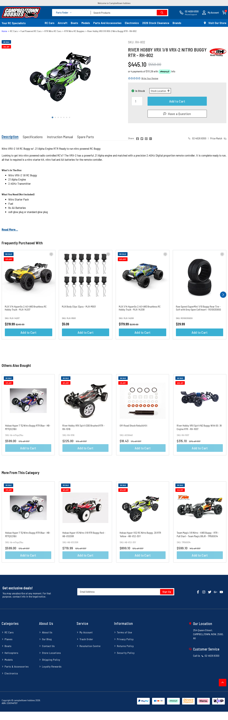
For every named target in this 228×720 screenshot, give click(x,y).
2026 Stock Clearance (155, 23)
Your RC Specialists (14, 23)
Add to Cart (177, 101)
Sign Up (166, 591)
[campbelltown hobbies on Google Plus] (215, 591)
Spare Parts (85, 136)
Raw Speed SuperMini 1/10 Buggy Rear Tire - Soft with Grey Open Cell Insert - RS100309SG (198, 308)
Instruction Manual (60, 136)
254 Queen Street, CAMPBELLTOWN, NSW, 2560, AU (208, 634)
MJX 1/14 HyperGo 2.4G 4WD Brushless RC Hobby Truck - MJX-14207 (26, 308)
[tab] (52, 117)
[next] (223, 295)
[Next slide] (118, 78)
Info (173, 71)
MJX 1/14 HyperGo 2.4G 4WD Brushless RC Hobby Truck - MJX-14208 (140, 308)
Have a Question (179, 114)
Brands (177, 23)
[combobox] (129, 12)
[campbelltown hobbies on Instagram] (203, 591)
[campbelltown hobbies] (21, 12)
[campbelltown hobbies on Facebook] (198, 591)
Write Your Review (149, 78)
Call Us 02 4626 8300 (206, 655)
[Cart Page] (224, 12)
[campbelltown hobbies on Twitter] (209, 591)
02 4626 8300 (199, 138)
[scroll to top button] (222, 682)
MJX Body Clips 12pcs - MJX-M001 (79, 306)
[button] (210, 12)
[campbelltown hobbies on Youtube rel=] (221, 591)
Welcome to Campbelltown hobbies (114, 3)
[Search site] (162, 12)
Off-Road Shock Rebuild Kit (133, 425)
